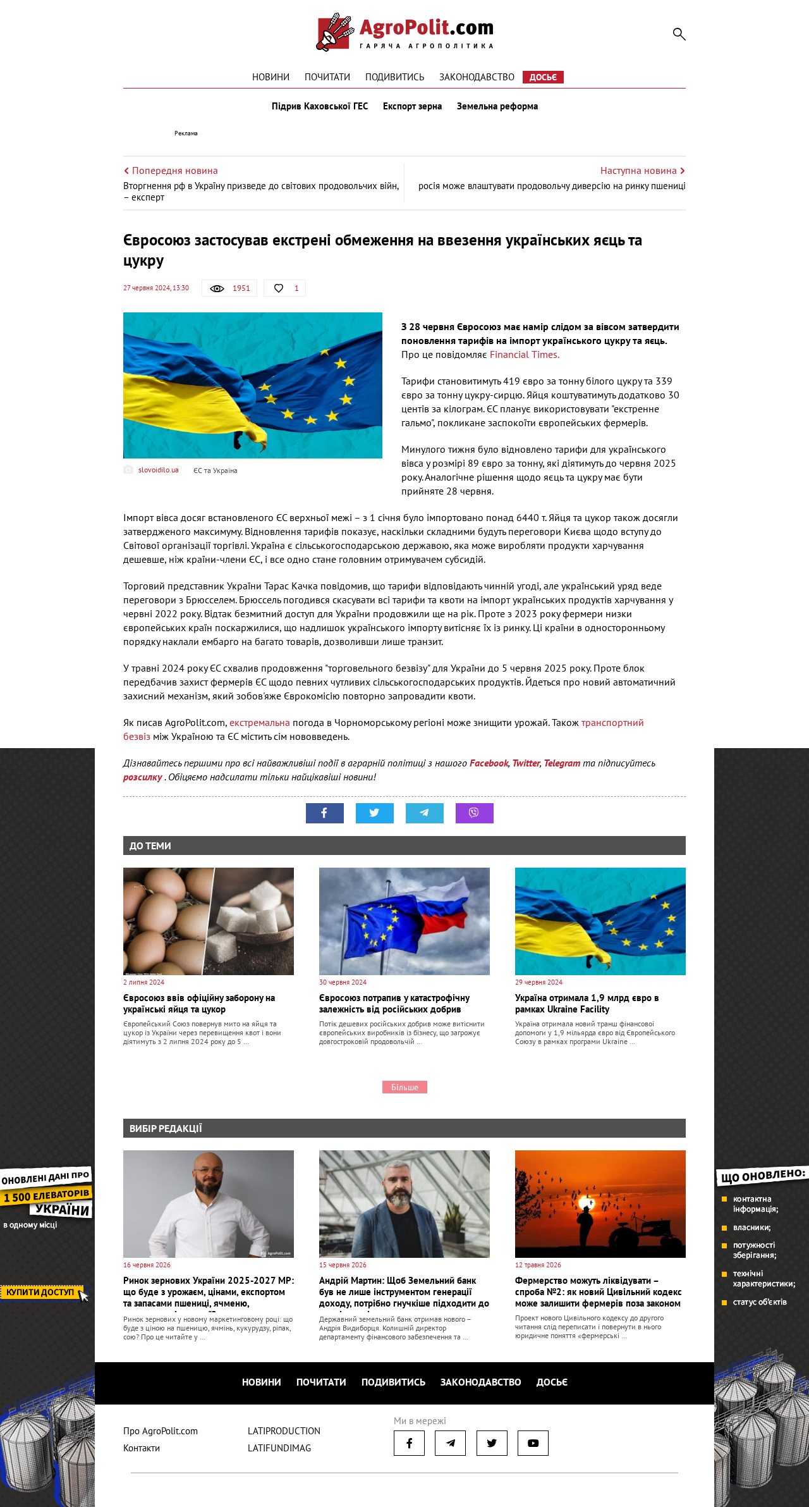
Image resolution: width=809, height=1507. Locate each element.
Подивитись (394, 77)
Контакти (141, 1448)
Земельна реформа (497, 106)
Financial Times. (524, 354)
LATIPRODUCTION (284, 1431)
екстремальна (261, 722)
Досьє (543, 77)
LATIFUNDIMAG (279, 1448)
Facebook (489, 762)
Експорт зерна (412, 106)
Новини (270, 77)
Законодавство (476, 77)
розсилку (143, 776)
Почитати (327, 77)
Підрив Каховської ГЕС (320, 106)
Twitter (526, 762)
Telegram (562, 762)
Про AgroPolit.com (160, 1431)
